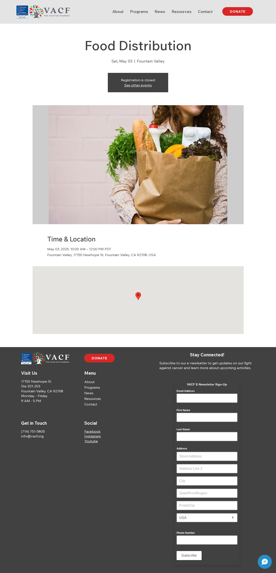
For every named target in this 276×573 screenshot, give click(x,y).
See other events (138, 85)
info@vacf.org (32, 436)
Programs (92, 387)
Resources (92, 398)
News (88, 393)
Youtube (91, 441)
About (89, 382)
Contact (90, 404)
